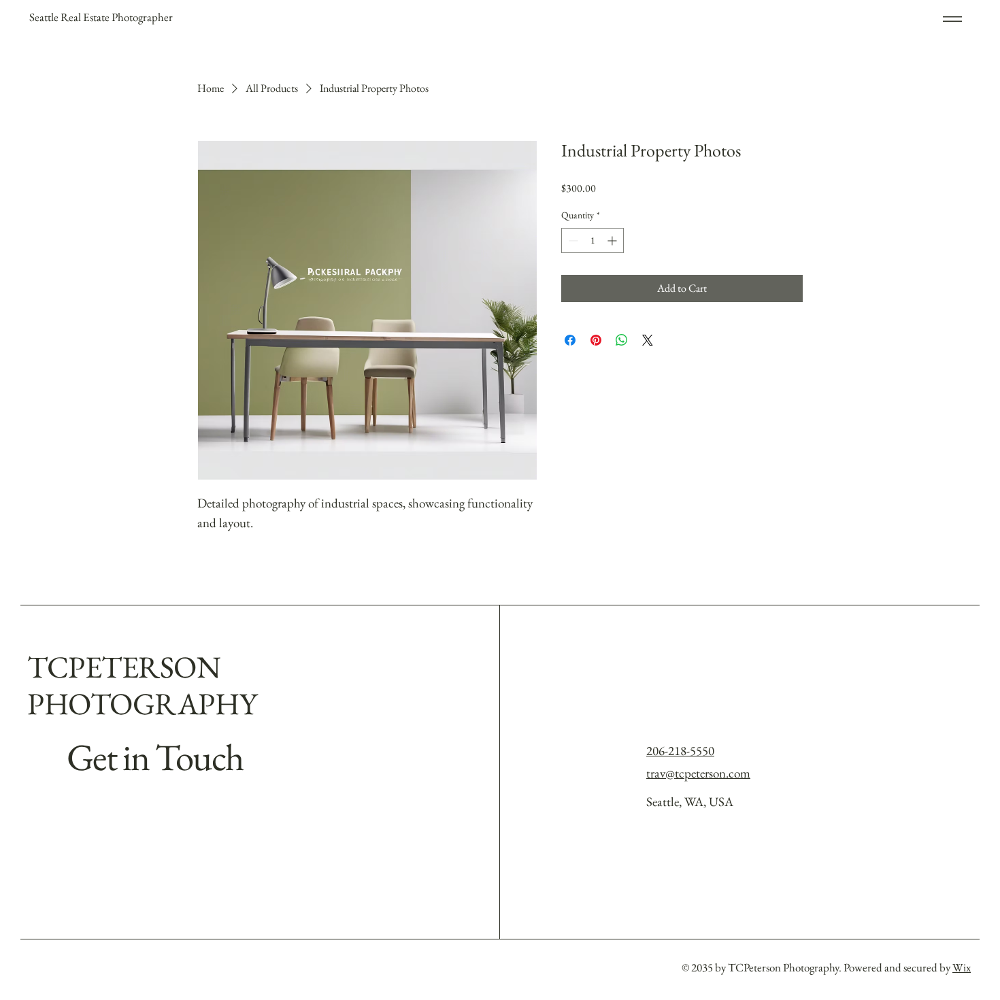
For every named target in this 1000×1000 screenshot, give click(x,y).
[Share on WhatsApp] (622, 340)
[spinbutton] (592, 240)
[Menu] (943, 18)
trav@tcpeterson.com (698, 773)
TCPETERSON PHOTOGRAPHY (141, 685)
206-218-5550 (680, 750)
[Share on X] (647, 340)
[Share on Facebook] (570, 340)
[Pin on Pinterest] (596, 340)
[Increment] (613, 240)
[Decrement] (571, 240)
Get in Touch (155, 757)
